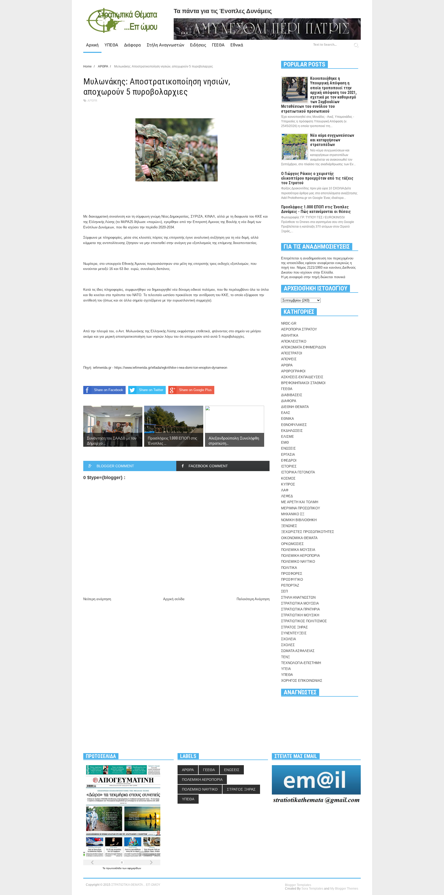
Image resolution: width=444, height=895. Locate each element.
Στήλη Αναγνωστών (165, 45)
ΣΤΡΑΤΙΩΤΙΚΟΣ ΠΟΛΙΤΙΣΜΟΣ (304, 621)
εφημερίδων (134, 868)
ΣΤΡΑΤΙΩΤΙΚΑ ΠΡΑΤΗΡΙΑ (300, 609)
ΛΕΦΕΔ (287, 496)
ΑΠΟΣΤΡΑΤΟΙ (291, 353)
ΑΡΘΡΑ (92, 100)
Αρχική (92, 45)
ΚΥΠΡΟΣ (288, 484)
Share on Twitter (151, 390)
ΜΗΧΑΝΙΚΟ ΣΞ (292, 514)
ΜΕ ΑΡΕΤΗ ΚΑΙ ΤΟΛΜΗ (299, 502)
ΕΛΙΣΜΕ (287, 437)
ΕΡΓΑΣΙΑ (288, 454)
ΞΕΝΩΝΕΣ (289, 526)
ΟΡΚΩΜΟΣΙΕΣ (292, 544)
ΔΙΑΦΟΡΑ (288, 401)
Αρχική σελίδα (173, 599)
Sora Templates (312, 888)
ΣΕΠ (284, 591)
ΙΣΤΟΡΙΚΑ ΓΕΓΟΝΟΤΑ (298, 472)
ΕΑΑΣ (285, 413)
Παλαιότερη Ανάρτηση (253, 599)
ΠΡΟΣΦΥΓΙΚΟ (292, 579)
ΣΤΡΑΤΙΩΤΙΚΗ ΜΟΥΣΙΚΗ (300, 615)
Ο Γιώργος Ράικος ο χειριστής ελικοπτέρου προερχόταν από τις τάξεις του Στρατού (317, 178)
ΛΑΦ (284, 490)
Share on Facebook (108, 390)
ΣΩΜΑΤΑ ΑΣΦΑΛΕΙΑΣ (297, 651)
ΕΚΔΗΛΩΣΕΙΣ (292, 431)
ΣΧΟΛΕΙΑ (288, 639)
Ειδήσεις (198, 45)
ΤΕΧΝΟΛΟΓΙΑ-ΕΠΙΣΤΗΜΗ (301, 663)
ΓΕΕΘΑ (218, 45)
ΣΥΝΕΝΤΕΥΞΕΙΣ (294, 633)
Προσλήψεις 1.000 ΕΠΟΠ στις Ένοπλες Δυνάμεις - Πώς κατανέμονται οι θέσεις (316, 209)
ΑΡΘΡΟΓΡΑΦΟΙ (293, 371)
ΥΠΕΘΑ (111, 45)
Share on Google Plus (195, 390)
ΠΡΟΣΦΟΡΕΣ (291, 574)
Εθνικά (236, 45)
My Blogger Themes (344, 888)
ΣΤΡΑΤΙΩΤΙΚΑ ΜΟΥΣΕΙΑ (300, 603)
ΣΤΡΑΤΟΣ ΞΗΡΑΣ (294, 627)
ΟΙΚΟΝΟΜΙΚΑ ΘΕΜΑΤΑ (299, 538)
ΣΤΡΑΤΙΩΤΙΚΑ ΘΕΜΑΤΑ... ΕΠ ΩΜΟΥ (135, 885)
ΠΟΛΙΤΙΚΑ (289, 568)
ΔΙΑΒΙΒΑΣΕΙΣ (291, 395)
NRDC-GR (288, 323)
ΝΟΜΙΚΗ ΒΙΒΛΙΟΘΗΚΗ (299, 520)
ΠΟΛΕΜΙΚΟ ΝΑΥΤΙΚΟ (298, 561)
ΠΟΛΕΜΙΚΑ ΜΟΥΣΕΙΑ (298, 550)
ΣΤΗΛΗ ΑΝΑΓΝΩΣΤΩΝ (298, 597)
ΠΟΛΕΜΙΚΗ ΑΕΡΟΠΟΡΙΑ (300, 556)
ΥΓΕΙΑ (286, 669)
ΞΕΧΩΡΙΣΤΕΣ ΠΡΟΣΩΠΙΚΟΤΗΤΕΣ (307, 532)
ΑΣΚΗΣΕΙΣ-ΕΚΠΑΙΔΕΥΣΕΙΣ (302, 377)
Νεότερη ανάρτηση (97, 599)
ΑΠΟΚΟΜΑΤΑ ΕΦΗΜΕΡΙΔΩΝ (303, 347)
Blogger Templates (298, 885)
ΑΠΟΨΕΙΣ (289, 359)
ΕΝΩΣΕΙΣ (288, 448)
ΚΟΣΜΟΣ (288, 478)
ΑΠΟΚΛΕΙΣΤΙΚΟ (293, 341)
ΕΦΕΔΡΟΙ (289, 460)
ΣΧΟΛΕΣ (288, 645)
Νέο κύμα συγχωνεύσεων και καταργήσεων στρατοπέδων (332, 140)
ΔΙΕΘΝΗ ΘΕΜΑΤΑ (295, 407)
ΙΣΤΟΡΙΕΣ (289, 466)
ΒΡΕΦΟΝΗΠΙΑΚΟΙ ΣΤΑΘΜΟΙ (303, 383)
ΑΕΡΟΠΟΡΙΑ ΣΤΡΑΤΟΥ (299, 329)
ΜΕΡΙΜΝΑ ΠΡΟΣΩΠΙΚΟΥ (300, 508)
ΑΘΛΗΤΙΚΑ (289, 335)
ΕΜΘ (285, 442)
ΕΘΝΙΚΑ (287, 419)
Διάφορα (132, 45)
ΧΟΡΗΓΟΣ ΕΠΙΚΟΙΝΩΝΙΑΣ (301, 681)
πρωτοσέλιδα (114, 868)
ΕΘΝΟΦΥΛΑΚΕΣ (294, 425)
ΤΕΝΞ (285, 657)
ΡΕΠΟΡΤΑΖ (290, 585)
